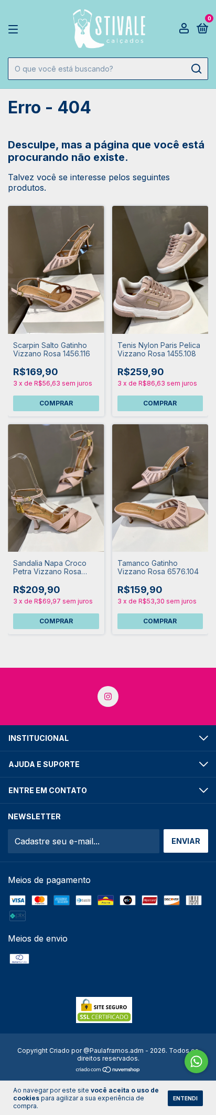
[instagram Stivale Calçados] (108, 696)
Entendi (185, 1098)
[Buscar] (195, 69)
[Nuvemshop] (108, 1070)
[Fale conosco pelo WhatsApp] (196, 1061)
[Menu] (15, 29)
